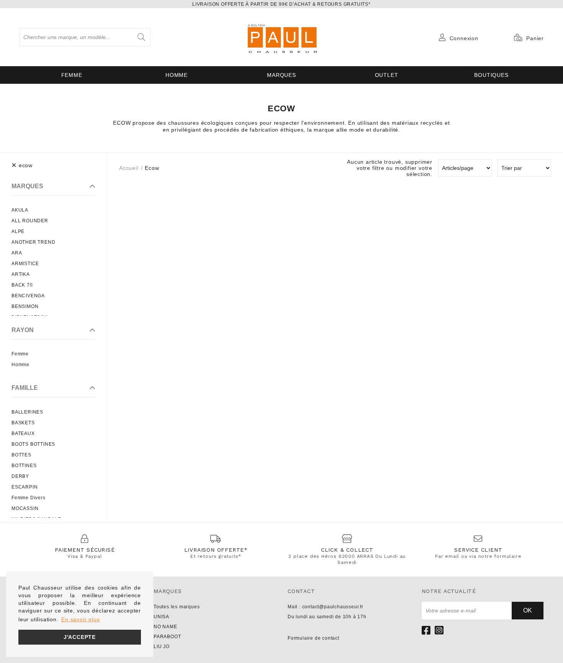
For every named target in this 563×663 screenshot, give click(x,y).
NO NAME (165, 626)
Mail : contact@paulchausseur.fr (325, 606)
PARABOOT (167, 636)
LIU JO (162, 646)
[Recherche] (141, 37)
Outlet (386, 75)
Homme (176, 75)
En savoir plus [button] (80, 619)
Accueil (129, 168)
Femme (71, 75)
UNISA (161, 616)
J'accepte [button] (80, 637)
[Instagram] (439, 630)
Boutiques (491, 75)
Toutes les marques (177, 606)
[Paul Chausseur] (281, 37)
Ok (527, 610)
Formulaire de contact (313, 638)
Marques (281, 75)
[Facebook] (426, 630)
